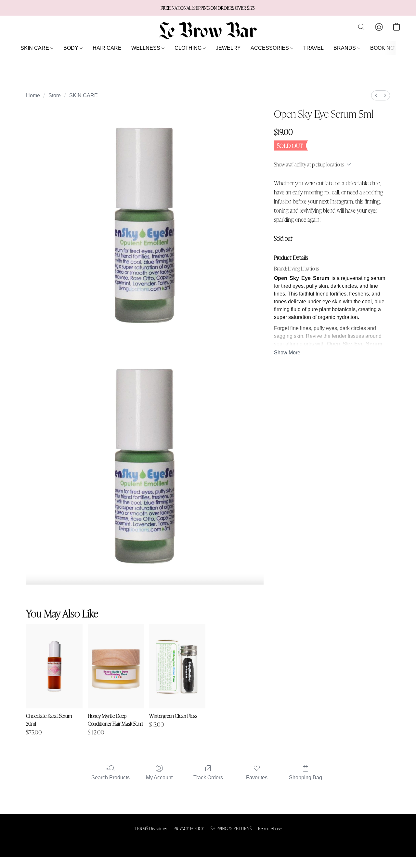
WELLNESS (146, 48)
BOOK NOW (384, 48)
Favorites (256, 777)
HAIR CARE (107, 48)
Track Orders (208, 777)
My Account (159, 777)
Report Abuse (269, 828)
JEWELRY (228, 48)
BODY (71, 48)
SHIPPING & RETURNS (231, 828)
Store (54, 95)
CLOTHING (189, 48)
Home (33, 95)
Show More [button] (287, 352)
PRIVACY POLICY (189, 828)
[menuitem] (376, 95)
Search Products (110, 777)
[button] (208, 30)
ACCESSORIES (270, 48)
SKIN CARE (35, 48)
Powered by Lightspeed (208, 839)
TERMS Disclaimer (151, 828)
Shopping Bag (305, 777)
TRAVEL (313, 48)
